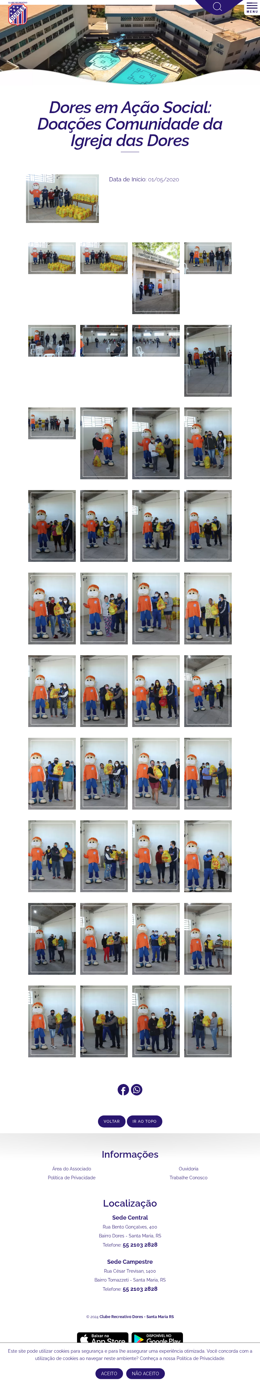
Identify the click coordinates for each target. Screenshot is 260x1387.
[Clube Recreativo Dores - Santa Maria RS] (17, 26)
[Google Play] (157, 1339)
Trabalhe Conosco (188, 1177)
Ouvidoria (188, 1168)
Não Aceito (145, 1373)
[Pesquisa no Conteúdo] (219, 13)
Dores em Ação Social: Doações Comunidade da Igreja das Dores (130, 124)
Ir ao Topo (145, 1121)
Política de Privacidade (71, 1177)
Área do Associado (71, 1168)
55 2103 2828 (140, 1244)
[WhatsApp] (136, 1093)
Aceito (109, 1373)
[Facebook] (123, 1093)
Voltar (112, 1121)
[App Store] (102, 1339)
